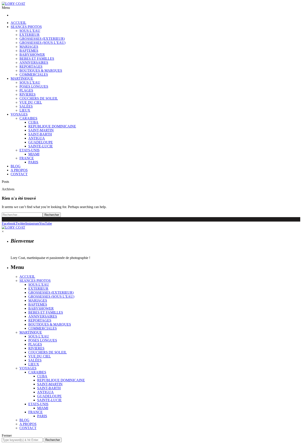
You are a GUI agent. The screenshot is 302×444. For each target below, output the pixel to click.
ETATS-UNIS (29, 150)
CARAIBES (28, 118)
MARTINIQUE (22, 78)
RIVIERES (27, 94)
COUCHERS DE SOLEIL (38, 98)
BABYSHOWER (32, 54)
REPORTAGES (30, 66)
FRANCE (26, 158)
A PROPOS (19, 170)
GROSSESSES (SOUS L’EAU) (42, 42)
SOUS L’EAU (29, 31)
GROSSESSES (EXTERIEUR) (42, 39)
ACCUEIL (18, 23)
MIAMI (33, 154)
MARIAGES (28, 46)
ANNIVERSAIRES (33, 62)
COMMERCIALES (33, 74)
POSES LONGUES (33, 86)
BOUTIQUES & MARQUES (40, 70)
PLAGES (26, 90)
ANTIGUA (36, 138)
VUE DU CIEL (30, 102)
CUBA (33, 122)
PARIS (33, 162)
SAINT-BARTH (40, 134)
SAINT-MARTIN (41, 130)
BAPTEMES (28, 50)
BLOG (16, 166)
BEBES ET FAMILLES (36, 58)
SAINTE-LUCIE (40, 146)
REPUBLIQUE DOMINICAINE (52, 126)
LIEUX (24, 110)
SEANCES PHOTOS (26, 27)
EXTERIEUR (29, 35)
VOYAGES (19, 114)
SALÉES (26, 106)
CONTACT (19, 174)
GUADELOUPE (40, 142)
